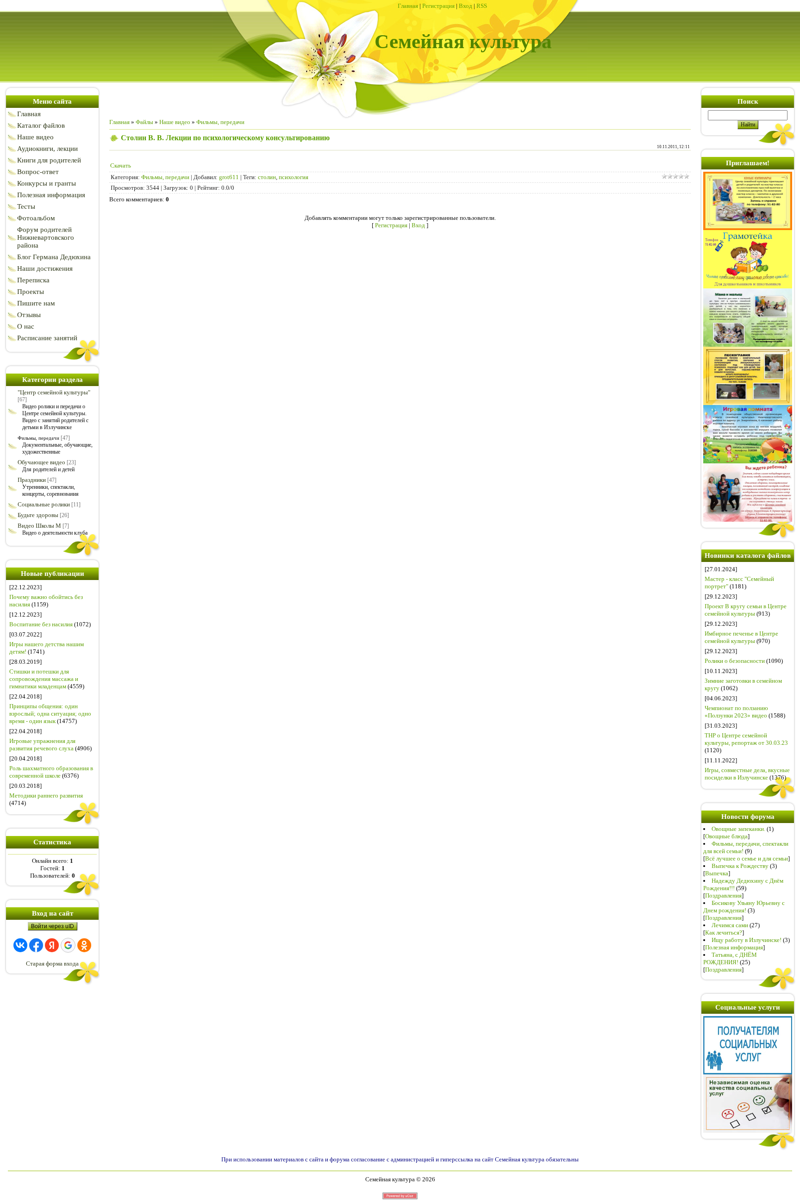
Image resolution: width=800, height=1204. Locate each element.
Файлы (144, 122)
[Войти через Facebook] (36, 945)
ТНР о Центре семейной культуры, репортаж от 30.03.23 (746, 739)
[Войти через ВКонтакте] (20, 945)
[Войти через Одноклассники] (84, 945)
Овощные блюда (726, 836)
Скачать (120, 165)
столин (267, 177)
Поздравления (723, 895)
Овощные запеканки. (738, 828)
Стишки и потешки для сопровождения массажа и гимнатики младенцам (43, 679)
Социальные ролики (44, 504)
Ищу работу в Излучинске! (746, 939)
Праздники (32, 479)
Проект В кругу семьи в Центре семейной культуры (746, 610)
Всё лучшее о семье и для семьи (746, 858)
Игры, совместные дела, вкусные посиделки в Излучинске (747, 774)
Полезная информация (734, 947)
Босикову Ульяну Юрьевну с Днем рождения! (744, 906)
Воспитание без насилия (41, 624)
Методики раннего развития (46, 795)
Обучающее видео (41, 462)
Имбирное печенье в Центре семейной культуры (741, 637)
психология (293, 177)
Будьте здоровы (38, 515)
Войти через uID (52, 926)
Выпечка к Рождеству (740, 865)
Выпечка (716, 873)
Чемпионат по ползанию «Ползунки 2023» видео (736, 712)
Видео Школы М (39, 525)
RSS (481, 5)
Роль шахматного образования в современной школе (51, 772)
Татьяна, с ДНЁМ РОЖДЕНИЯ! (730, 958)
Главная (408, 5)
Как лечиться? (723, 932)
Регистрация (438, 5)
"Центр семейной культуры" (54, 392)
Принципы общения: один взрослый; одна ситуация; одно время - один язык (50, 713)
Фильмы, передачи (38, 438)
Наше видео (174, 122)
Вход (465, 5)
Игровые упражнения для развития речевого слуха (42, 744)
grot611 (229, 177)
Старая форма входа (52, 963)
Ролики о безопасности (735, 660)
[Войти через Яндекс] (52, 945)
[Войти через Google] (68, 945)
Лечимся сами (730, 925)
